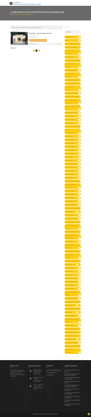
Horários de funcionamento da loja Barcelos (72, 389)
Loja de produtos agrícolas (73, 252)
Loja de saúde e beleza (73, 281)
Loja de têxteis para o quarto (73, 347)
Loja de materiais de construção (72, 227)
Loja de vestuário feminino (73, 298)
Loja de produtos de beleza (73, 261)
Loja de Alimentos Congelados (72, 52)
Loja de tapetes (73, 285)
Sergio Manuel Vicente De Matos (39, 378)
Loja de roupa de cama (73, 336)
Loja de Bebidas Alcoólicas (73, 112)
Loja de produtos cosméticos (72, 256)
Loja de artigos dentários (73, 84)
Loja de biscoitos (73, 139)
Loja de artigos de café (73, 70)
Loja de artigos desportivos (72, 88)
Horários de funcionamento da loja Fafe (72, 382)
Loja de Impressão (73, 201)
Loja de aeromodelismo (73, 48)
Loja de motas (73, 241)
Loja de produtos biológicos (73, 329)
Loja (73, 40)
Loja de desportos (73, 177)
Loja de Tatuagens (73, 288)
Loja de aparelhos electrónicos (72, 65)
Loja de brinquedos (73, 119)
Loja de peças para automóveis (72, 246)
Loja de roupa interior (72, 339)
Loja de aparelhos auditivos (73, 61)
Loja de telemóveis (73, 267)
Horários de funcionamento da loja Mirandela (72, 404)
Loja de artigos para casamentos (72, 102)
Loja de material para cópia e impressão (72, 237)
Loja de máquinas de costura (73, 222)
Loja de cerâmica (73, 153)
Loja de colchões (73, 160)
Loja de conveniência (73, 163)
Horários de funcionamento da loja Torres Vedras (72, 378)
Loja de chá (73, 157)
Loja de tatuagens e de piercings (72, 294)
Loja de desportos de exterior (73, 182)
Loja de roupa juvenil (73, 278)
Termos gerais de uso (52, 372)
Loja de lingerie (73, 215)
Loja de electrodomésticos (72, 131)
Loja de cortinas (73, 170)
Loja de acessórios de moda (73, 44)
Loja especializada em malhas (73, 309)
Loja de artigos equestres (73, 93)
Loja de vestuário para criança (73, 302)
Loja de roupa (73, 274)
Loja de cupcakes (73, 174)
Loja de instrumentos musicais (73, 209)
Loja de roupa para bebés (73, 342)
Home (12, 14)
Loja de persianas (73, 325)
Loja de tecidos (72, 264)
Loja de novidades (73, 315)
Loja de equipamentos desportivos (72, 186)
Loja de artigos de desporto (73, 80)
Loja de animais (73, 57)
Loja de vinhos (72, 305)
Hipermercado (73, 37)
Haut (89, 414)
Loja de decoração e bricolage (73, 127)
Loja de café (72, 312)
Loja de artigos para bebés (73, 97)
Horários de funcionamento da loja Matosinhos (72, 397)
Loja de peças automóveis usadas (72, 321)
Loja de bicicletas (73, 116)
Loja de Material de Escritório (73, 232)
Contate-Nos (50, 375)
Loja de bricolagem (73, 143)
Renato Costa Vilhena (38, 385)
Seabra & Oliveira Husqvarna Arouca (38, 370)
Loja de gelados (73, 197)
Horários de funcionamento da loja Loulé (72, 370)
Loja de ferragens (73, 191)
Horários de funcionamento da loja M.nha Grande (72, 393)
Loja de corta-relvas (73, 167)
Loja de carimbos (73, 150)
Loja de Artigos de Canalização (72, 75)
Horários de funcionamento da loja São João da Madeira (72, 374)
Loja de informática (73, 204)
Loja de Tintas (73, 271)
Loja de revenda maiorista (73, 333)
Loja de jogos (72, 211)
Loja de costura (73, 123)
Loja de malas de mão (73, 218)
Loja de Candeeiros (73, 146)
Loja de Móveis (73, 136)
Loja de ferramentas (73, 194)
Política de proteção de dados (54, 370)
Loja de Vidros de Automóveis (72, 351)
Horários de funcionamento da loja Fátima (72, 401)
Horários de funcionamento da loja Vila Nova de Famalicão (72, 386)
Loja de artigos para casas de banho (73, 108)
